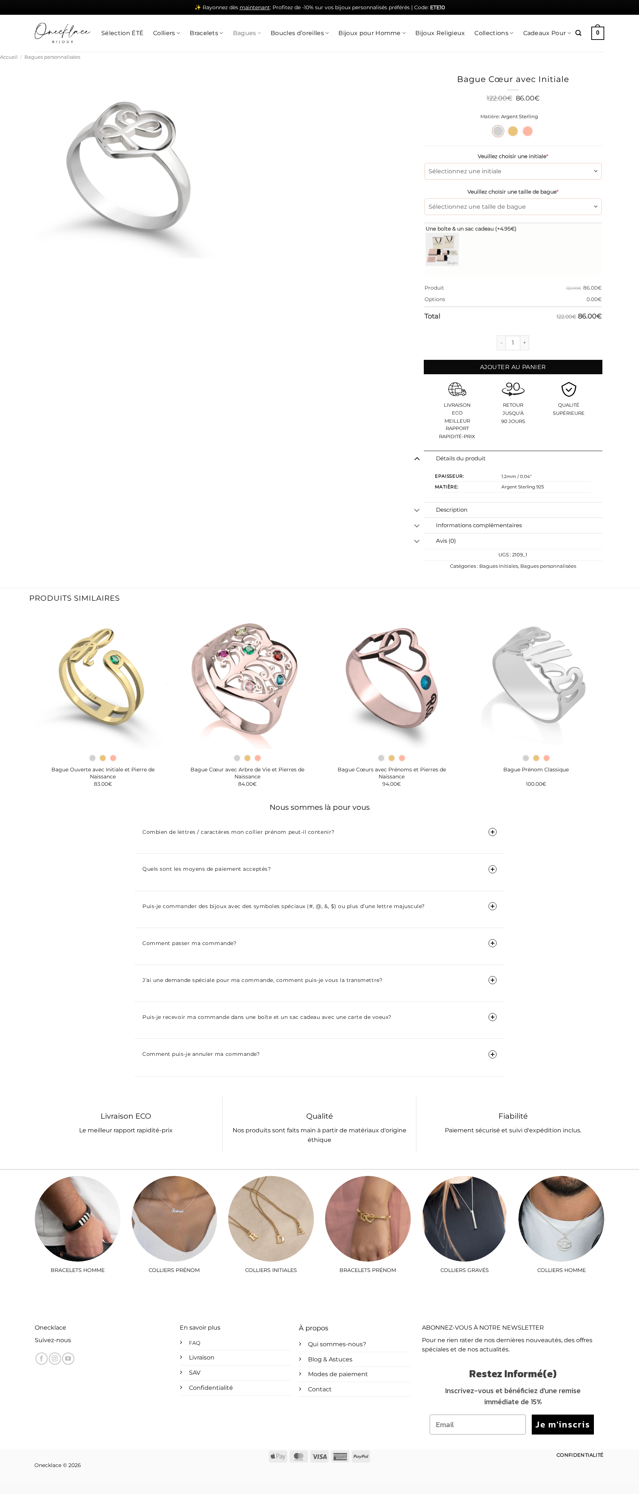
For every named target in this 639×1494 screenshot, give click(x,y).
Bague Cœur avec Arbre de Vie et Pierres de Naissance (247, 773)
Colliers (164, 33)
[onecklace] (62, 33)
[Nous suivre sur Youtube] (68, 1359)
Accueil (9, 57)
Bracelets (204, 33)
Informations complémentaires (479, 525)
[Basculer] (417, 458)
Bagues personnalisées (52, 57)
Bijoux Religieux (440, 33)
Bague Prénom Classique (536, 769)
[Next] (604, 706)
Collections (491, 33)
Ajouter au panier (513, 367)
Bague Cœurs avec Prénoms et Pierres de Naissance (392, 773)
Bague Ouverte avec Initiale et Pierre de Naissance (103, 773)
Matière (489, 116)
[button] (578, 33)
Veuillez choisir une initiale (513, 156)
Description (451, 509)
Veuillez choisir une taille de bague (512, 191)
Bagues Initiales (498, 566)
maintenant (255, 7)
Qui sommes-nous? (337, 1344)
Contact (320, 1389)
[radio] (498, 131)
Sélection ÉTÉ (122, 33)
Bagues (244, 33)
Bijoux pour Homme (369, 33)
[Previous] (34, 706)
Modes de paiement (338, 1374)
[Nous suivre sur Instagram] (55, 1359)
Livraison (201, 1357)
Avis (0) (446, 541)
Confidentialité (211, 1387)
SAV (194, 1372)
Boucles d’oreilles (297, 33)
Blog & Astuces (330, 1359)
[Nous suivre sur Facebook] (42, 1359)
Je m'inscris (562, 1424)
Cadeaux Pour (544, 33)
